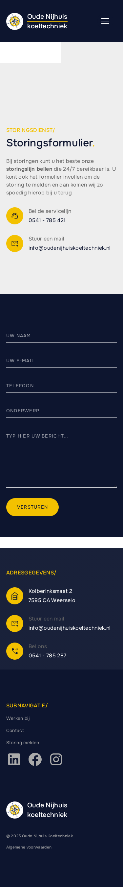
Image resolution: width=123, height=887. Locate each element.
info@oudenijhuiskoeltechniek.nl (70, 247)
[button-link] (14, 215)
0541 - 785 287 (47, 655)
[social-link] (14, 759)
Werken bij (18, 718)
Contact (15, 730)
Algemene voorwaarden (28, 847)
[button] (105, 21)
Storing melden (22, 743)
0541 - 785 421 (47, 220)
